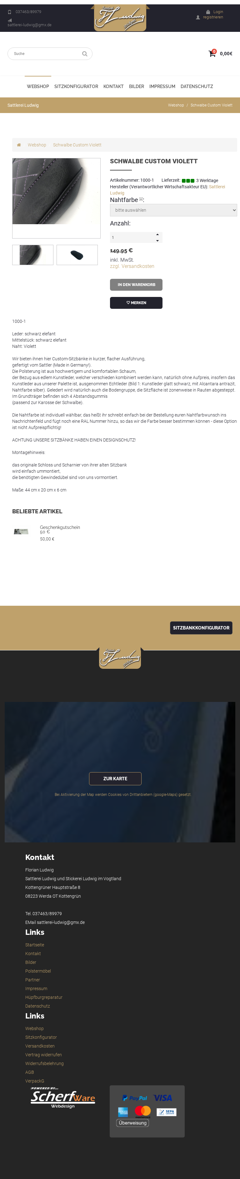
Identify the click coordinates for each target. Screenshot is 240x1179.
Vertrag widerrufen (43, 1054)
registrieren (213, 17)
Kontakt (113, 86)
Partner (32, 979)
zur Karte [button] (115, 778)
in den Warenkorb (136, 285)
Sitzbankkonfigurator (201, 627)
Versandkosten (40, 1045)
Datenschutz (197, 86)
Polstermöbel (38, 971)
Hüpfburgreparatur (43, 997)
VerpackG (34, 1080)
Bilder (136, 86)
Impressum (162, 86)
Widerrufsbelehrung (44, 1063)
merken (138, 303)
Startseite (34, 944)
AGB (29, 1072)
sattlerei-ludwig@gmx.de (30, 24)
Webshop (38, 86)
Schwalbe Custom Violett (211, 105)
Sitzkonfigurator (76, 86)
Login (218, 11)
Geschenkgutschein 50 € (60, 529)
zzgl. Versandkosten (132, 266)
